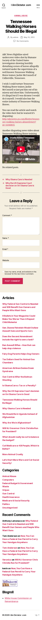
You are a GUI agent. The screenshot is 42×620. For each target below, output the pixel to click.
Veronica (6, 559)
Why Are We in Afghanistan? (16, 422)
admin (15, 37)
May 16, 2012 (29, 37)
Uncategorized (10, 507)
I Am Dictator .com (21, 5)
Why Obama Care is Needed (16, 408)
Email (5, 249)
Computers (8, 480)
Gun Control (8, 493)
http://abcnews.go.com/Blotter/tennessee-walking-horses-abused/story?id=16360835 (20, 122)
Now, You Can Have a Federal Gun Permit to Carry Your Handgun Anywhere (20, 539)
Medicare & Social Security (16, 500)
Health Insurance (10, 497)
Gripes (5, 490)
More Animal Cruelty (12, 454)
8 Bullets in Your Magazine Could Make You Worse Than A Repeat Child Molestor (18, 319)
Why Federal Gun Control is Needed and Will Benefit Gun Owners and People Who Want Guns (20, 307)
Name (5, 238)
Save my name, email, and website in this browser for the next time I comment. (20, 273)
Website (5, 260)
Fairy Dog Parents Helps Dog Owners (20, 354)
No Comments (22, 41)
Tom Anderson (9, 548)
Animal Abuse (21, 16)
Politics (6, 504)
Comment (7, 215)
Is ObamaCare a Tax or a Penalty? (19, 385)
